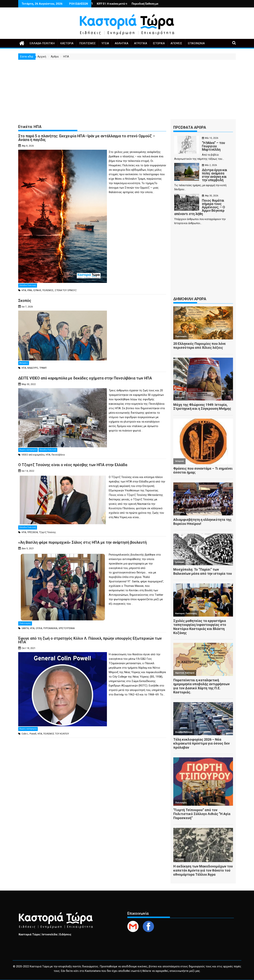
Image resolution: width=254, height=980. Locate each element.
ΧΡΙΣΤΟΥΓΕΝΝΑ (67, 628)
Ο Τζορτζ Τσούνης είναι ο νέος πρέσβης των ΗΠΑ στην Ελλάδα (72, 465)
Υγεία (105, 43)
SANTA (25, 628)
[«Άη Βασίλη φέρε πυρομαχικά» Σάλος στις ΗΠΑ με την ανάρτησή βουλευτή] (62, 554)
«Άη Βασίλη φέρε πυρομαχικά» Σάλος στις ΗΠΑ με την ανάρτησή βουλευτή (82, 542)
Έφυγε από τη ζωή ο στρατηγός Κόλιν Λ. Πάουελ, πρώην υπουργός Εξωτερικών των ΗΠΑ (90, 640)
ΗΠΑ (24, 290)
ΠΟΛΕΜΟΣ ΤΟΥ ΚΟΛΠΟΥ (56, 733)
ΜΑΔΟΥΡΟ (32, 368)
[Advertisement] (127, 88)
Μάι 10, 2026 (211, 138)
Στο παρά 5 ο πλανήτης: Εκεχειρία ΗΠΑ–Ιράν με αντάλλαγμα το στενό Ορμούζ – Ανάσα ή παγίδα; (86, 138)
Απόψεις (176, 43)
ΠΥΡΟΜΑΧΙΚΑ (50, 628)
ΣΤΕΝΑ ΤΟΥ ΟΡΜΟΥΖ (66, 290)
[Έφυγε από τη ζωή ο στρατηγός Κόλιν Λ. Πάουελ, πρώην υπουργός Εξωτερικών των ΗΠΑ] (62, 654)
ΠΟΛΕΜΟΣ (48, 290)
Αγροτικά (140, 43)
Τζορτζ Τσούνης (47, 532)
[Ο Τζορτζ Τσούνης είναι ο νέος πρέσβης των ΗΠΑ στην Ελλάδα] (62, 477)
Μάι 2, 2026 (211, 165)
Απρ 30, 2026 (211, 195)
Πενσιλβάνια (58, 454)
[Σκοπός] (62, 313)
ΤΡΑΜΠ (43, 368)
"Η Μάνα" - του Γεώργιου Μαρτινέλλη (149, 3)
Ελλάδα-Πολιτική (42, 43)
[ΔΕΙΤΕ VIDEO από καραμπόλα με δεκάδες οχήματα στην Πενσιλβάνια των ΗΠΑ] (62, 390)
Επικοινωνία (196, 43)
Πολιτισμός (87, 43)
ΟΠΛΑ (39, 628)
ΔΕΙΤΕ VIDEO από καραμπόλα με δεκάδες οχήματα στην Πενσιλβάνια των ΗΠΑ (85, 378)
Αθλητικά (121, 43)
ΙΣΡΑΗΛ (37, 290)
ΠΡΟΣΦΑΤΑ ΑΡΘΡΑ (189, 127)
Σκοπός (24, 300)
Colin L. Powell (29, 733)
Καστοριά (66, 43)
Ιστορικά (159, 43)
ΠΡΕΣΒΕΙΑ (32, 532)
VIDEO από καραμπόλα (33, 454)
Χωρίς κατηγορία (28, 450)
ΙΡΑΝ (29, 290)
